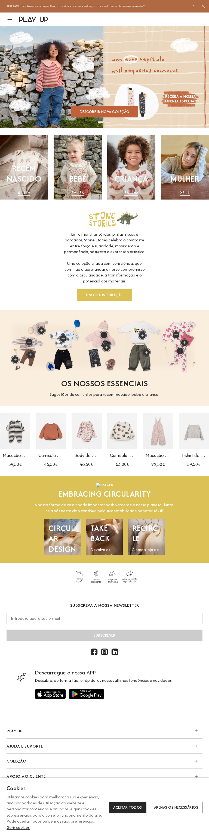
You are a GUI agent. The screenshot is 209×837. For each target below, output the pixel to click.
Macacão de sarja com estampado (158, 455)
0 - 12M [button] (24, 193)
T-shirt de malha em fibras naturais (194, 455)
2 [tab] (107, 122)
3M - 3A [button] (78, 193)
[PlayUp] (33, 19)
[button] (13, 19)
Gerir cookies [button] (18, 827)
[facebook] (94, 652)
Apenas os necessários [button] (176, 807)
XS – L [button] (185, 193)
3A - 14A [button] (131, 193)
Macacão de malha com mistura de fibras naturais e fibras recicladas (15, 455)
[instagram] (104, 652)
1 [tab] (101, 122)
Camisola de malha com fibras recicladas (122, 455)
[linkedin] (115, 652)
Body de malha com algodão (86, 455)
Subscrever (104, 635)
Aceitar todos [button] (127, 807)
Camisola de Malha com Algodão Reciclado (50, 455)
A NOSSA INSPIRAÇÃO (104, 295)
